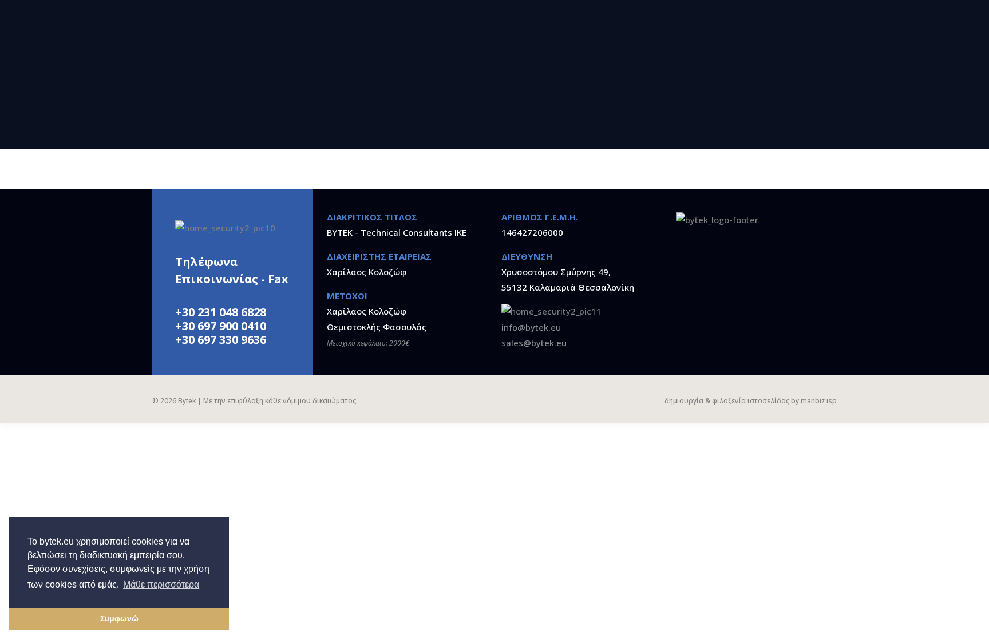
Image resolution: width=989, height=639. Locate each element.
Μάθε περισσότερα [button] (161, 584)
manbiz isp (819, 401)
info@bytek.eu (531, 327)
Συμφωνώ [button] (119, 618)
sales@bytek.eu (534, 342)
